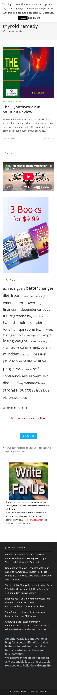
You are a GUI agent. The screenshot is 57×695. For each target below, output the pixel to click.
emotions (10, 302)
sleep (21, 383)
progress (12, 368)
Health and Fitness (13, 101)
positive (39, 360)
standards (31, 383)
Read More (34, 17)
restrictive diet (27, 369)
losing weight (15, 341)
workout (20, 397)
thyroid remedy (15, 31)
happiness (23, 322)
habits (8, 322)
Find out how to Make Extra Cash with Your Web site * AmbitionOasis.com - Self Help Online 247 (27, 571)
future (8, 316)
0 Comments (11, 138)
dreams (17, 295)
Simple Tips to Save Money (22, 592)
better (32, 288)
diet (6, 295)
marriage (9, 347)
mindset (11, 354)
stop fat (42, 383)
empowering (30, 302)
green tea (36, 316)
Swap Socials (11, 612)
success (28, 390)
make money (37, 341)
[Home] (4, 31)
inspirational (25, 329)
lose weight (44, 335)
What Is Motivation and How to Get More (25, 629)
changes (46, 288)
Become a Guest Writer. (32, 519)
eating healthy (30, 296)
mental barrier (24, 347)
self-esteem (31, 375)
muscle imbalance (26, 355)
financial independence (22, 309)
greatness (21, 315)
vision (8, 397)
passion (40, 354)
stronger (11, 390)
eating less (42, 296)
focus (45, 309)
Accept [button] (23, 18)
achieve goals (14, 288)
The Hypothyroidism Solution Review (21, 109)
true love (42, 390)
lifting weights (30, 335)
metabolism (42, 347)
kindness (18, 335)
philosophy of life (17, 360)
